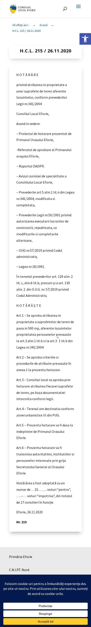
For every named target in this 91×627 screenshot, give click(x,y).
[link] (85, 39)
